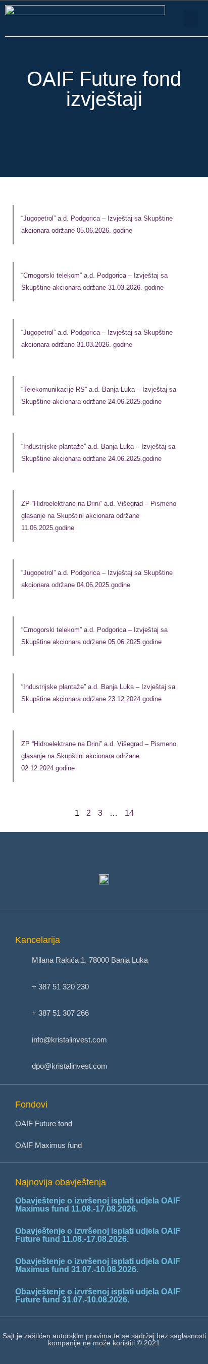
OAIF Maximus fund (48, 1145)
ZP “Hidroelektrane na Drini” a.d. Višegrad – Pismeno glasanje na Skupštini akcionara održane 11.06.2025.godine (98, 516)
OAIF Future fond (43, 1123)
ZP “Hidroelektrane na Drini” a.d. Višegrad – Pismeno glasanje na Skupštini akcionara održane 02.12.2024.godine (98, 756)
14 (129, 813)
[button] (191, 18)
